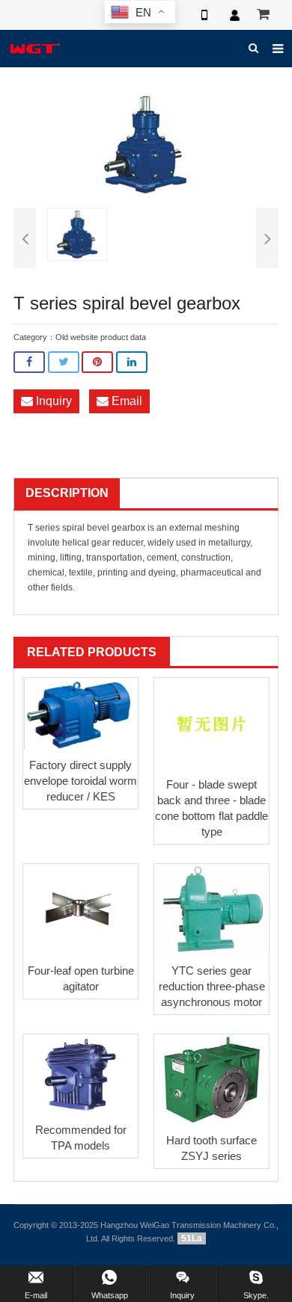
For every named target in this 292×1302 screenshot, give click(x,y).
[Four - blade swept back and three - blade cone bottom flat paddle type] (211, 724)
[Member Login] (234, 15)
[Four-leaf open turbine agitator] (80, 910)
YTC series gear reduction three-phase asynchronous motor (212, 986)
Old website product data (100, 337)
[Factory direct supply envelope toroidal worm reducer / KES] (80, 714)
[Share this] (29, 362)
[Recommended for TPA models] (80, 1075)
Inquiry (52, 401)
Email (125, 401)
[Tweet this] (63, 362)
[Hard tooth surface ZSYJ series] (211, 1080)
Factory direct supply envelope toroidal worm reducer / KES (80, 781)
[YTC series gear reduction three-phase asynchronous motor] (211, 910)
